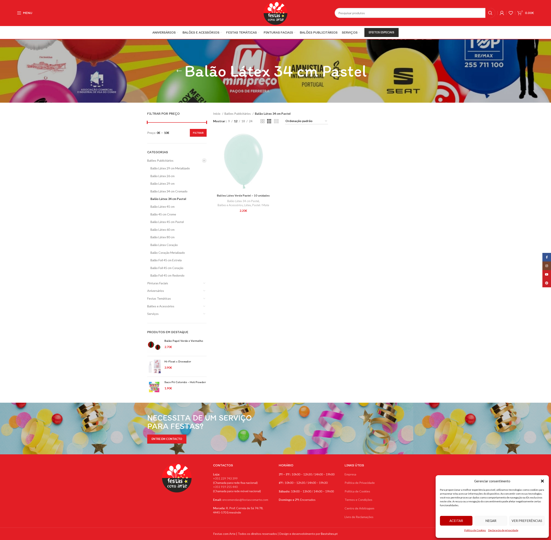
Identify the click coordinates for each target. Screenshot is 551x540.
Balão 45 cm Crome (163, 214)
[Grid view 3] (269, 121)
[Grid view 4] (276, 121)
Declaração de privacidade (503, 530)
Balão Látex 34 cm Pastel (168, 199)
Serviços (153, 314)
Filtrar (198, 132)
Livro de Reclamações (359, 517)
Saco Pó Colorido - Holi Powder (185, 382)
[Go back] (179, 71)
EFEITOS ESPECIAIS (381, 32)
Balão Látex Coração (164, 245)
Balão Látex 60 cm (162, 229)
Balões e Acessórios (160, 306)
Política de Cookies (475, 530)
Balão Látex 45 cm (162, 206)
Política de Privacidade (360, 482)
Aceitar (456, 521)
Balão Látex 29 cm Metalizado (170, 168)
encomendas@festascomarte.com (245, 499)
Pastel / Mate (260, 205)
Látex (247, 205)
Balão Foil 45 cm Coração (166, 268)
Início (217, 113)
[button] (542, 481)
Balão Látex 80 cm (162, 237)
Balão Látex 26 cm (162, 176)
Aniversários (155, 290)
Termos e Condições (358, 499)
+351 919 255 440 (225, 487)
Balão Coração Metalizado (167, 252)
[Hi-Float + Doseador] (154, 366)
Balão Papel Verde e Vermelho (183, 341)
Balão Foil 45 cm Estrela (166, 260)
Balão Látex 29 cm (162, 183)
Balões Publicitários (160, 160)
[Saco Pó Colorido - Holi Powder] (154, 387)
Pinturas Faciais (157, 283)
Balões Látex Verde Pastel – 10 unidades (243, 195)
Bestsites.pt (329, 533)
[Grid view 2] (262, 121)
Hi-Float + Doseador (177, 361)
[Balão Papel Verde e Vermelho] (154, 346)
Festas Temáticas (159, 298)
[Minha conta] (502, 13)
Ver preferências (527, 521)
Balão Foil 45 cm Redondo (167, 275)
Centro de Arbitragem (359, 508)
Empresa (350, 474)
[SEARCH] (490, 13)
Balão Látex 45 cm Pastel (167, 222)
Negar (490, 521)
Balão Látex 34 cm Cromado (168, 191)
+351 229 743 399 (225, 478)
